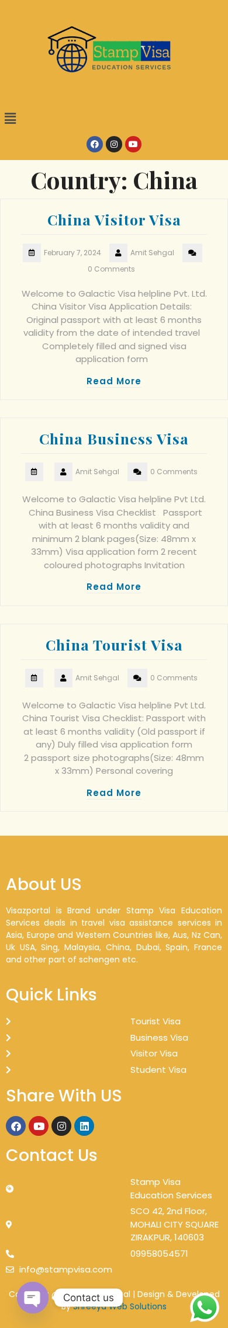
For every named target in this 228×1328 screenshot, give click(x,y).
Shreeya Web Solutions (120, 1306)
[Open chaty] (33, 1297)
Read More (114, 381)
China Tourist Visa (114, 644)
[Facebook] (95, 144)
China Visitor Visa (114, 219)
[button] (114, 118)
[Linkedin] (84, 1126)
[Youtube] (133, 144)
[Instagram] (114, 144)
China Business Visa (114, 438)
